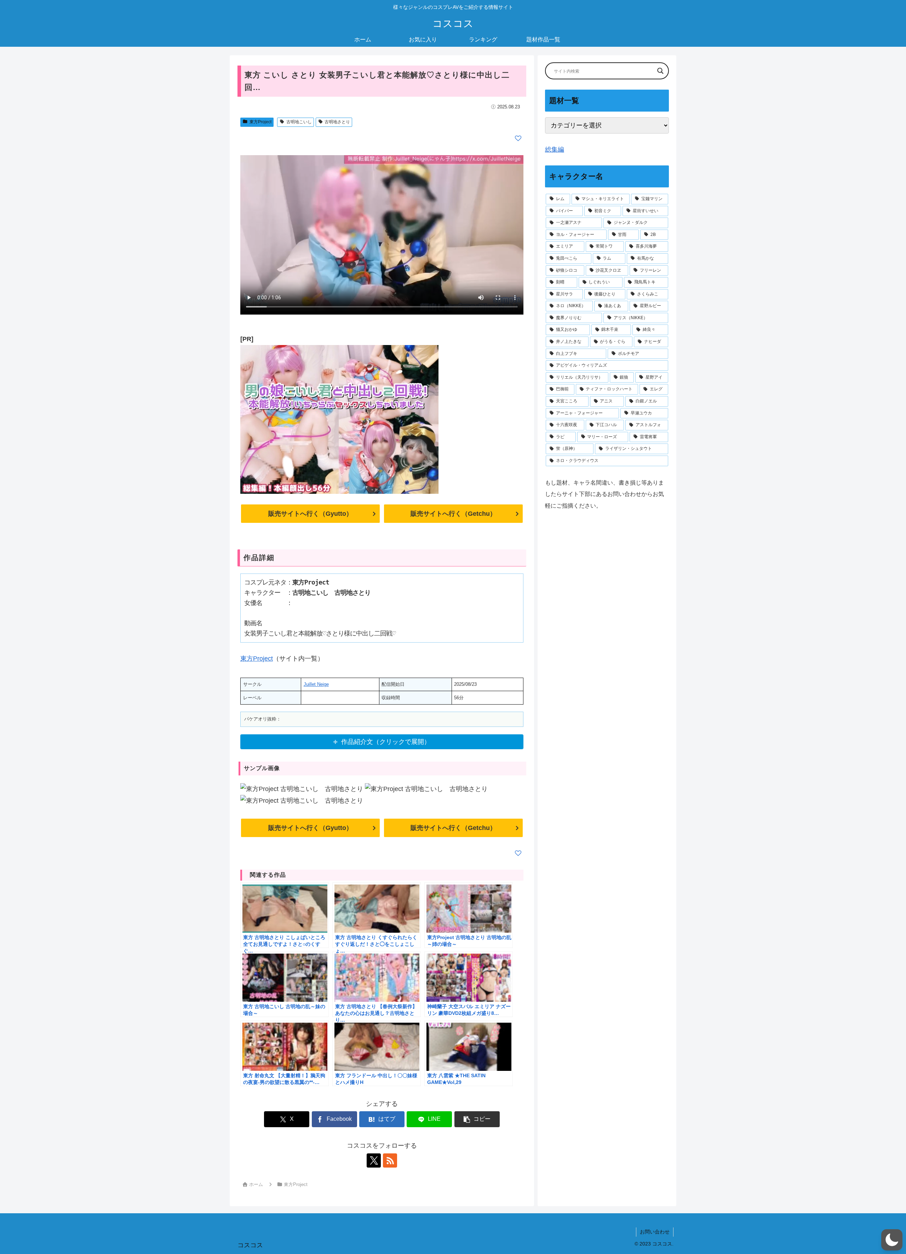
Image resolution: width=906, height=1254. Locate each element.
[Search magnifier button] (660, 71)
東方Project (260, 121)
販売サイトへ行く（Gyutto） (310, 513)
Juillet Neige (316, 684)
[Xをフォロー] (374, 1160)
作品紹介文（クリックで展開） (385, 741)
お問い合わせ (655, 1232)
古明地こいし (299, 121)
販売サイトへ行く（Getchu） (453, 513)
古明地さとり (337, 121)
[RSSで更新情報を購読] (390, 1160)
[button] (477, 1119)
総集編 (554, 149)
